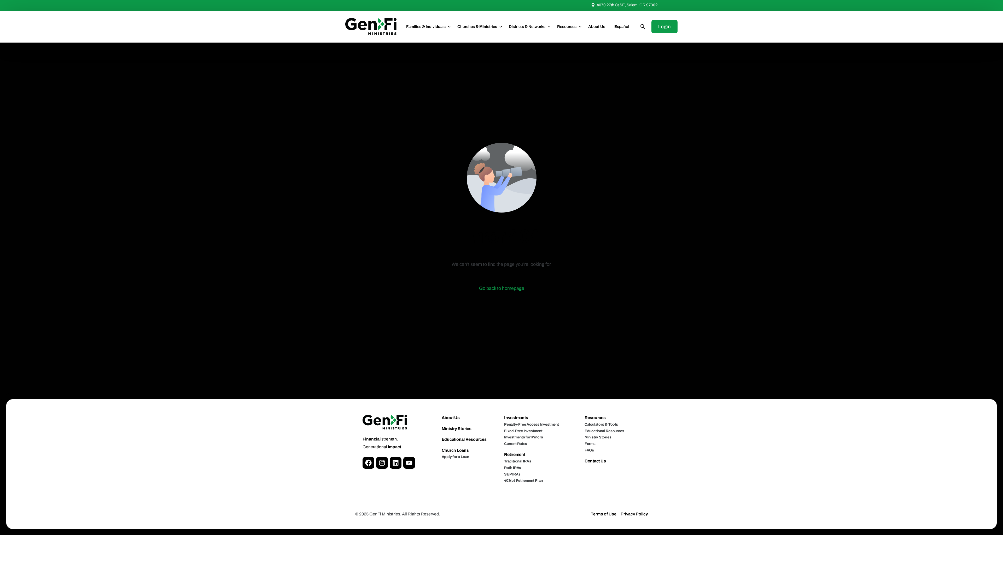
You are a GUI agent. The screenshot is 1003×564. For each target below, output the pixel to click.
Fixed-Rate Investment (523, 431)
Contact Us (595, 461)
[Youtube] (409, 463)
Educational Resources (464, 439)
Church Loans (455, 450)
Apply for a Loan (455, 457)
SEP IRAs (512, 474)
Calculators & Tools (601, 424)
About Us (451, 417)
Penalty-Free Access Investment (531, 424)
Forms (590, 444)
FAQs (589, 450)
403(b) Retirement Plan (523, 481)
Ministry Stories (456, 428)
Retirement (514, 454)
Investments (516, 417)
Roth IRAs (512, 468)
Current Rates (515, 444)
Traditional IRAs (517, 461)
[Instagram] (382, 463)
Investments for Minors (523, 437)
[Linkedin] (395, 463)
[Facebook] (368, 463)
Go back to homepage (501, 288)
